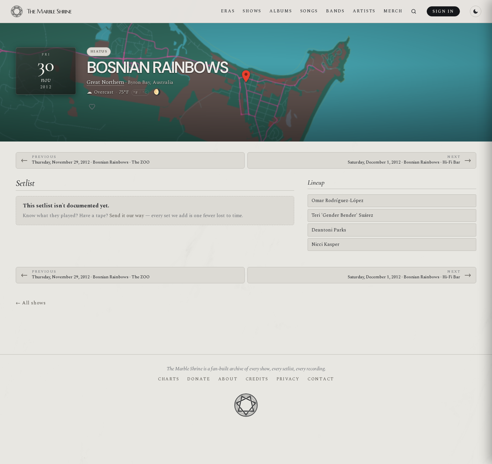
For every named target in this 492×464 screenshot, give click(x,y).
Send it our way (126, 215)
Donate (198, 379)
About (228, 379)
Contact (321, 379)
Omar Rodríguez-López (337, 200)
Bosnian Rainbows (157, 67)
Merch (393, 11)
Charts (168, 379)
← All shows (31, 303)
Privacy (288, 379)
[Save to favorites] (92, 106)
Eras (228, 11)
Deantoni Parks (329, 230)
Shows (252, 11)
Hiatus (98, 51)
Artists (364, 11)
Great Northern (105, 82)
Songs (309, 11)
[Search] (414, 11)
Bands (335, 11)
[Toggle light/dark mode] (475, 11)
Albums (280, 11)
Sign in (443, 11)
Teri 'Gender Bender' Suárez (342, 215)
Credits (257, 379)
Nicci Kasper (325, 244)
